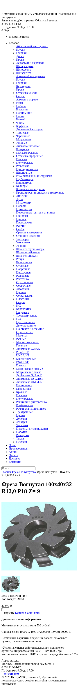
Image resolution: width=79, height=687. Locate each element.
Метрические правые (29, 368)
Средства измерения (29, 232)
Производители (18, 448)
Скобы (20, 229)
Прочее (20, 415)
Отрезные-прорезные (29, 156)
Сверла (20, 96)
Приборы (22, 215)
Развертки (22, 435)
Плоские (21, 395)
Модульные (23, 139)
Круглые (21, 392)
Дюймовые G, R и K (29, 375)
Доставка (14, 458)
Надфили (22, 109)
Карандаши (23, 86)
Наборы (21, 106)
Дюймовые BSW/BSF (29, 378)
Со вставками (24, 295)
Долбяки (21, 418)
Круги (20, 59)
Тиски (20, 438)
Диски (20, 56)
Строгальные (24, 282)
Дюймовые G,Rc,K (28, 348)
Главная (6, 472)
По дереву (22, 312)
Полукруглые (24, 162)
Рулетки (21, 225)
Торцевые (22, 132)
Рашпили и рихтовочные (32, 402)
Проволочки (24, 222)
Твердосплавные (26, 315)
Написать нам (10, 673)
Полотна (21, 431)
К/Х (18, 305)
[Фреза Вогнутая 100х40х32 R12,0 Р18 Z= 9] (39, 573)
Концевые (22, 149)
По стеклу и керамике (30, 328)
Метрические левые (28, 372)
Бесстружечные (26, 358)
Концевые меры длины (30, 189)
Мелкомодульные (27, 152)
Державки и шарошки (30, 62)
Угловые (21, 142)
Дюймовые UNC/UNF (30, 382)
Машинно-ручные (27, 342)
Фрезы (20, 122)
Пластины (22, 298)
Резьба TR (22, 352)
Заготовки (22, 288)
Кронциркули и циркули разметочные (40, 192)
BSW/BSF (22, 362)
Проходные (23, 272)
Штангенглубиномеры (30, 249)
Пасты (20, 116)
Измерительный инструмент (34, 175)
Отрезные (22, 265)
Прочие (21, 292)
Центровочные (25, 322)
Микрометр (23, 202)
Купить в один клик (27, 612)
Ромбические (24, 405)
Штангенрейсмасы (28, 252)
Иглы (19, 102)
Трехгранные (24, 411)
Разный (21, 119)
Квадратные (23, 388)
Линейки (22, 195)
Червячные (23, 136)
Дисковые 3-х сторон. (29, 129)
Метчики (22, 335)
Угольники (23, 242)
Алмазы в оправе (27, 99)
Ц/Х (18, 318)
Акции (13, 451)
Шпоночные (24, 172)
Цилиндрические (27, 169)
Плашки (21, 365)
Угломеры (22, 239)
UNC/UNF (22, 355)
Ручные (21, 338)
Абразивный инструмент (32, 46)
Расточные (23, 279)
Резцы (20, 259)
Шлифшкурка (24, 66)
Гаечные (21, 345)
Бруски (20, 49)
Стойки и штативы (28, 235)
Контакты (15, 461)
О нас (12, 445)
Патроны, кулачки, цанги (32, 428)
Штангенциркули (27, 255)
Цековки (21, 441)
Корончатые (23, 308)
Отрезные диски (26, 92)
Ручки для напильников (31, 408)
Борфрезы (22, 126)
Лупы (19, 199)
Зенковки (22, 425)
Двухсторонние (26, 325)
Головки (21, 52)
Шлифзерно (23, 69)
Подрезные (23, 269)
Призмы (21, 219)
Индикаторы (24, 182)
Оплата (13, 455)
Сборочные (23, 285)
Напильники (24, 112)
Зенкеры (21, 421)
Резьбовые (22, 166)
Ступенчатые (24, 332)
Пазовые (21, 159)
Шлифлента (23, 72)
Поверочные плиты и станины (35, 212)
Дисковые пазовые (28, 146)
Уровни (21, 245)
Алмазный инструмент (30, 76)
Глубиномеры (24, 179)
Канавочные (24, 262)
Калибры (22, 185)
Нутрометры (24, 209)
